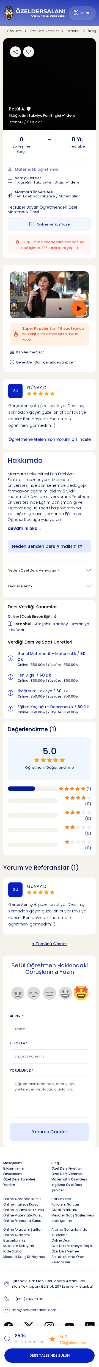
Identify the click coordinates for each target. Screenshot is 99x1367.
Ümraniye (80, 624)
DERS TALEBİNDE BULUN (49, 1355)
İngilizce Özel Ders (66, 1184)
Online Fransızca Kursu (22, 1220)
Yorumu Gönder (49, 1132)
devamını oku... (24, 528)
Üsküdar (16, 630)
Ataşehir (43, 624)
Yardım (9, 1184)
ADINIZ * (17, 1016)
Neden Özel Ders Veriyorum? (34, 570)
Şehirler (57, 1190)
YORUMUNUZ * (22, 1070)
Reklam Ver (60, 1262)
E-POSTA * (19, 1043)
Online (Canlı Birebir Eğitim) (32, 616)
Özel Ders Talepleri (19, 1179)
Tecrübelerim (20, 586)
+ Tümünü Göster (49, 944)
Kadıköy (61, 624)
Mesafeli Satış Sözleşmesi (72, 1215)
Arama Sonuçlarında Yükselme (69, 1232)
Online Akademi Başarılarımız (16, 1238)
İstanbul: (24, 624)
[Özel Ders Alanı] (34, 12)
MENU (85, 13)
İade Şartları (61, 1220)
